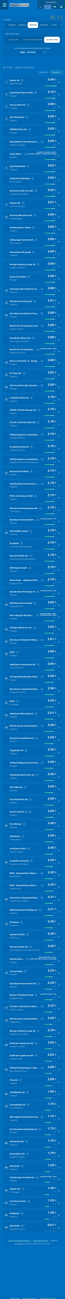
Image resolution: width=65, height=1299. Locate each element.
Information (51, 2)
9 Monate (22, 25)
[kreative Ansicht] (54, 7)
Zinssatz (56, 72)
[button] (33, 82)
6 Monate (12, 25)
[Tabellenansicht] (40, 7)
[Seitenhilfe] (61, 7)
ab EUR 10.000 (52, 39)
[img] (50, 110)
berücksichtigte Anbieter (19, 1240)
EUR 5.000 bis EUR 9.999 (32, 39)
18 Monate (44, 25)
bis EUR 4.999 (13, 39)
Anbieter (43, 72)
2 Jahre (54, 25)
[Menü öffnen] (4, 4)
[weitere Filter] (52, 17)
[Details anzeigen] (59, 82)
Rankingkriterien (40, 1240)
